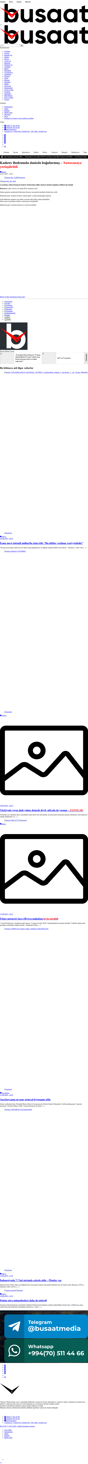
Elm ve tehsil (8, 97)
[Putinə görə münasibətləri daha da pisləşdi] (13, 1290)
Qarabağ (7, 92)
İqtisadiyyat (8, 55)
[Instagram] (5, 139)
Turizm (6, 99)
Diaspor (7, 76)
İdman (6, 69)
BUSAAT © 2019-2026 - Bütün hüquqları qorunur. (17, 1426)
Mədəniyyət (8, 65)
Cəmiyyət (7, 61)
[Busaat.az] (44, 22)
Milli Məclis (8, 96)
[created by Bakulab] (46, 1459)
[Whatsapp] (5, 143)
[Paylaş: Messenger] (8, 307)
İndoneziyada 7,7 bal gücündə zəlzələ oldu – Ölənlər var (31, 1280)
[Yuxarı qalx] (1, 1463)
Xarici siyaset (8, 90)
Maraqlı (7, 80)
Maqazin (7, 63)
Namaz (19, 2)
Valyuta (2, 2)
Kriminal (7, 82)
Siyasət (6, 53)
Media (6, 84)
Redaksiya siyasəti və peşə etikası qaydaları (19, 118)
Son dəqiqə (5, 1093)
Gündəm (7, 51)
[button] (7, 317)
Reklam (7, 111)
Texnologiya (8, 72)
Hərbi (6, 78)
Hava (11, 2)
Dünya (6, 59)
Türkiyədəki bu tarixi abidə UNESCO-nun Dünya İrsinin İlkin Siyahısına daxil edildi (34, 157)
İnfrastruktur (8, 88)
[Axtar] (21, 46)
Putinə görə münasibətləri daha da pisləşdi (23, 1300)
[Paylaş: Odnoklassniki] (9, 313)
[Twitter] (5, 137)
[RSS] (5, 147)
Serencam (7, 86)
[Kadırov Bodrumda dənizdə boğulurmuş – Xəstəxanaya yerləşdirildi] (14, 177)
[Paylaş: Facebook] (8, 301)
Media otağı (8, 112)
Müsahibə (7, 71)
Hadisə (6, 57)
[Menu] (1, 24)
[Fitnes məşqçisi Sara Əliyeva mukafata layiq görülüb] (15, 820)
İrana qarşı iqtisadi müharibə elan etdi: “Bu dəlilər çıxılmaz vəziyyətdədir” (41, 543)
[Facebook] (5, 135)
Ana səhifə (8, 1430)
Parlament (7, 94)
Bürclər (28, 2)
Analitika (7, 67)
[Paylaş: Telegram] (8, 309)
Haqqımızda (8, 107)
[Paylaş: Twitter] (7, 303)
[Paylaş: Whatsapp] (8, 305)
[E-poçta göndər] (7, 315)
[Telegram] (5, 141)
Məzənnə (7, 114)
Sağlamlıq (7, 74)
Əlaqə (6, 109)
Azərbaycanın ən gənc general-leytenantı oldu (25, 1099)
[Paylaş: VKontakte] (8, 311)
